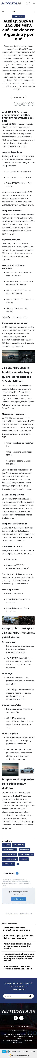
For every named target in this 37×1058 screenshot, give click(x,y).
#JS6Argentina (8, 864)
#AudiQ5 (6, 845)
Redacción (11, 1026)
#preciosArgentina (26, 854)
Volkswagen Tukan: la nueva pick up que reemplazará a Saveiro (17, 946)
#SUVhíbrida (24, 850)
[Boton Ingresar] (28, 3)
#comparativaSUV (9, 850)
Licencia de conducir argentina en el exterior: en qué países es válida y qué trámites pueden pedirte (19, 957)
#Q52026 (24, 859)
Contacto (25, 1030)
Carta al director (23, 1026)
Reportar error (14, 1030)
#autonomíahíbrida (10, 859)
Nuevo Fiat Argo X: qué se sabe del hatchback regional (18, 936)
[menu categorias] (34, 3)
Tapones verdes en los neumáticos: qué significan (16, 928)
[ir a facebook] (16, 1018)
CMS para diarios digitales (21, 1056)
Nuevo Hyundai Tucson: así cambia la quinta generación (17, 967)
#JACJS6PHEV (19, 845)
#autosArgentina (9, 854)
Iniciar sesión (18, 899)
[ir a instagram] (21, 1018)
